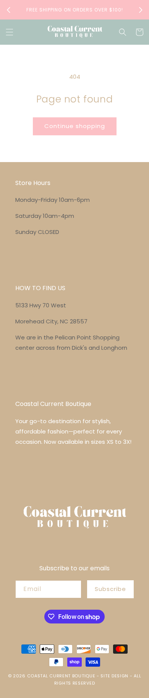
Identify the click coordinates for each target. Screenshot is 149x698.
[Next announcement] (140, 10)
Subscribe (110, 589)
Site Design (114, 676)
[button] (9, 32)
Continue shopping (74, 126)
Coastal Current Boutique (61, 676)
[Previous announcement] (8, 10)
